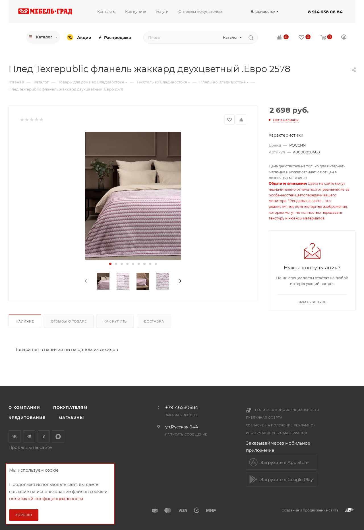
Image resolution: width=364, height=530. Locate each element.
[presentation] (85, 281)
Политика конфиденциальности (287, 410)
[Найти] (251, 38)
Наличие (25, 321)
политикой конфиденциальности (46, 498)
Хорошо (23, 515)
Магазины (71, 417)
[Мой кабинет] (343, 37)
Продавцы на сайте (30, 447)
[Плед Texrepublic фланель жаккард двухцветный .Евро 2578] (133, 196)
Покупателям (70, 407)
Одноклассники (44, 436)
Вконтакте (15, 436)
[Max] (58, 436)
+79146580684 (181, 407)
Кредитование (27, 417)
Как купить (115, 321)
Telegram (29, 436)
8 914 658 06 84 (325, 12)
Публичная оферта (264, 418)
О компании (24, 407)
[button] (110, 264)
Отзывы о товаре (68, 321)
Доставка (154, 321)
